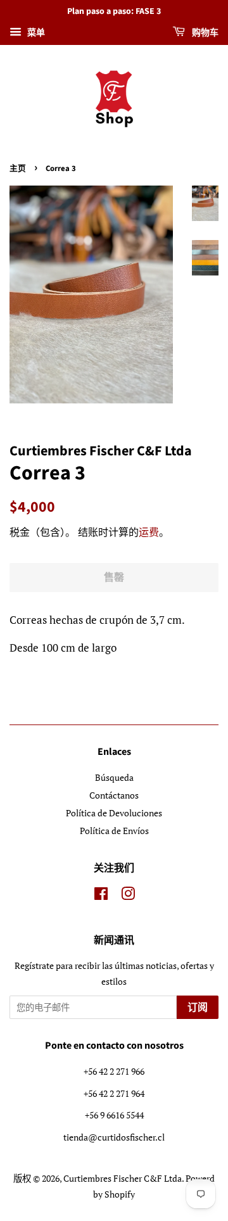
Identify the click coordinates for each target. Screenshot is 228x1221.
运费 (149, 532)
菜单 (35, 32)
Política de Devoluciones (114, 813)
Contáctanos (114, 795)
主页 (18, 168)
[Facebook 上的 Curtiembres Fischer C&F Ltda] (101, 896)
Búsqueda (114, 777)
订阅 (197, 1008)
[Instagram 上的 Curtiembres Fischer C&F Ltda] (128, 896)
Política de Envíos (114, 831)
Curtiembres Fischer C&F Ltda (122, 1178)
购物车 (204, 33)
